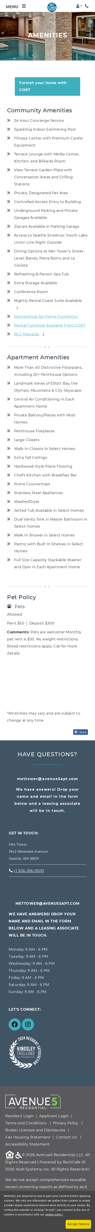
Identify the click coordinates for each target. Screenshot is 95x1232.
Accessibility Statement (27, 1144)
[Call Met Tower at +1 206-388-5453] (87, 6)
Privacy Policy (65, 1123)
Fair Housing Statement (27, 1137)
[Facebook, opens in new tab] (15, 1024)
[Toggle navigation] (16, 6)
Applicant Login (54, 1116)
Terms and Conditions (25, 1123)
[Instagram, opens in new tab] (28, 1024)
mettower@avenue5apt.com (47, 779)
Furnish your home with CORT (42, 86)
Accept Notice (78, 1224)
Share (82, 732)
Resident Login (19, 1116)
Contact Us (66, 1137)
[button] (79, 6)
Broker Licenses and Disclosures (35, 1130)
